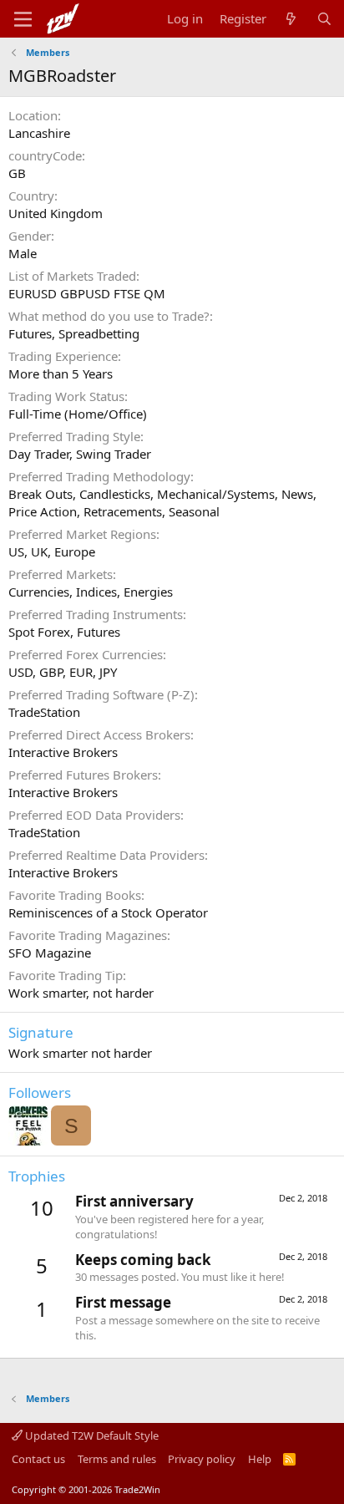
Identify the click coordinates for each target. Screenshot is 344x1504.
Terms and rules (117, 1458)
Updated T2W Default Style (91, 1435)
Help (259, 1458)
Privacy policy (201, 1458)
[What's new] (291, 18)
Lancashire (39, 132)
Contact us (38, 1458)
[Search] (324, 18)
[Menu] (23, 19)
